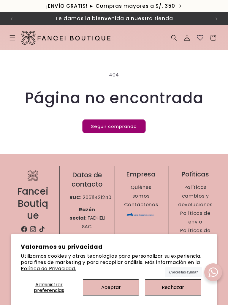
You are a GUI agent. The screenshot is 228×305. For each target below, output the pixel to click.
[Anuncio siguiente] (216, 18)
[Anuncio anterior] (11, 18)
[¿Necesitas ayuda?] (213, 272)
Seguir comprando (114, 126)
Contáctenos (141, 204)
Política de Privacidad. (48, 268)
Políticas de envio (195, 217)
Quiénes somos (141, 191)
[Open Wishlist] (200, 37)
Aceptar (111, 287)
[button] (12, 37)
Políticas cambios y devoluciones (195, 196)
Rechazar (173, 287)
